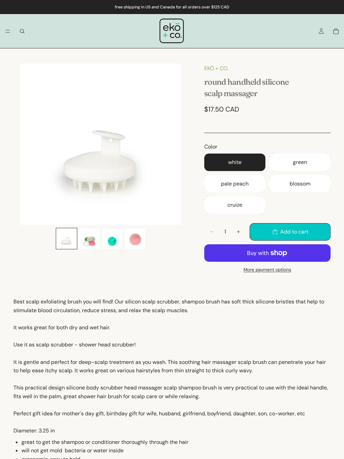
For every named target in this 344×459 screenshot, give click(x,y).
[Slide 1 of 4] (66, 238)
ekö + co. (216, 68)
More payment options (267, 270)
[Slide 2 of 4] (89, 238)
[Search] (22, 31)
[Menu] (7, 31)
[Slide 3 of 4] (112, 238)
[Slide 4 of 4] (135, 238)
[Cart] (336, 31)
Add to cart (294, 231)
